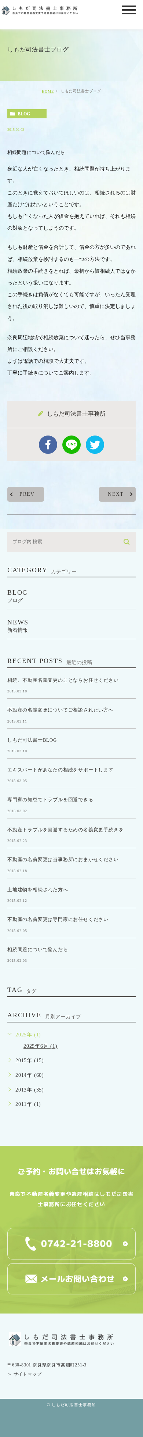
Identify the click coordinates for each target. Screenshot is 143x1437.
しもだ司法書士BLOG (32, 739)
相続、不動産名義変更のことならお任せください (63, 679)
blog (24, 114)
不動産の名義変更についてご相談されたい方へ (60, 710)
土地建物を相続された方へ (37, 889)
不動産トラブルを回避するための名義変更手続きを (65, 829)
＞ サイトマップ (24, 1374)
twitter (95, 445)
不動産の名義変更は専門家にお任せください (58, 919)
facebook (48, 445)
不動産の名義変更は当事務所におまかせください (63, 859)
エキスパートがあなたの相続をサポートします (60, 770)
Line (71, 445)
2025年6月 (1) (40, 1046)
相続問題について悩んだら (37, 949)
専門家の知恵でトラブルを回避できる (50, 799)
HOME (48, 91)
